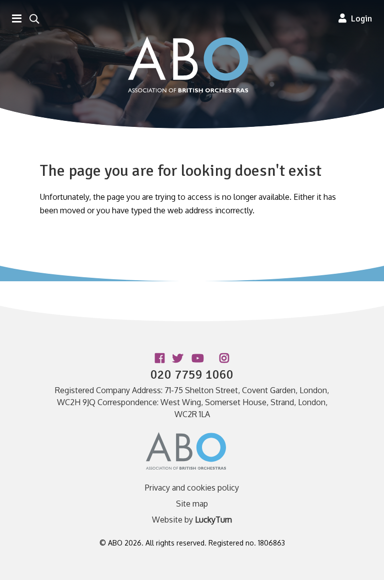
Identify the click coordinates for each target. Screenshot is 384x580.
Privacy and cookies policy (192, 488)
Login (359, 18)
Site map (192, 504)
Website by (192, 520)
